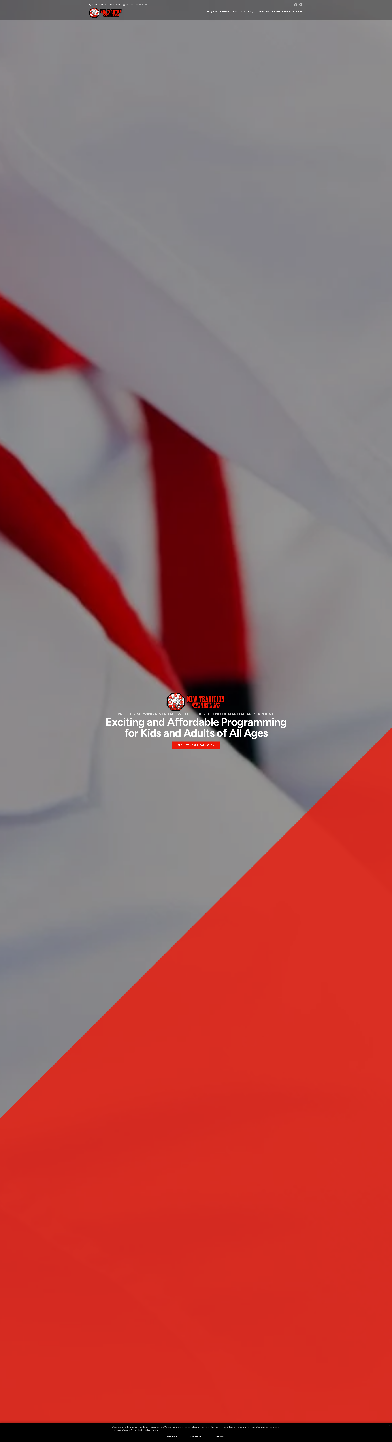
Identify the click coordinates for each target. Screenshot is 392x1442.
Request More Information (287, 11)
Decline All (196, 1436)
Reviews (224, 11)
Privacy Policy (137, 1430)
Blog (250, 11)
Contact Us (262, 11)
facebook (296, 5)
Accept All (171, 1436)
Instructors (238, 11)
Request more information (196, 745)
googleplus (301, 5)
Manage (220, 1436)
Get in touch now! (136, 4)
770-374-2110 (113, 4)
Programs (212, 11)
